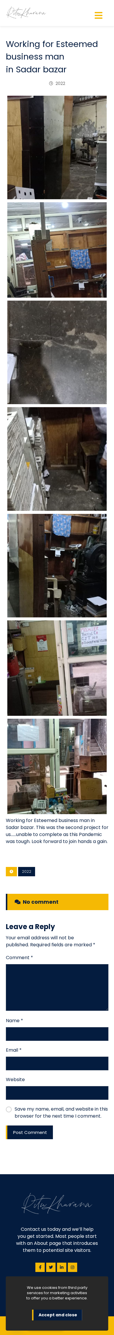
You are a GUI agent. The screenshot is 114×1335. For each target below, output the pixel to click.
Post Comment (30, 1132)
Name (14, 1020)
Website (15, 1079)
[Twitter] (51, 1267)
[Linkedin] (61, 1267)
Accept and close (58, 1315)
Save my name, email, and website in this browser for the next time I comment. (61, 1112)
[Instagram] (72, 1267)
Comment (19, 957)
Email (14, 1050)
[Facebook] (40, 1267)
